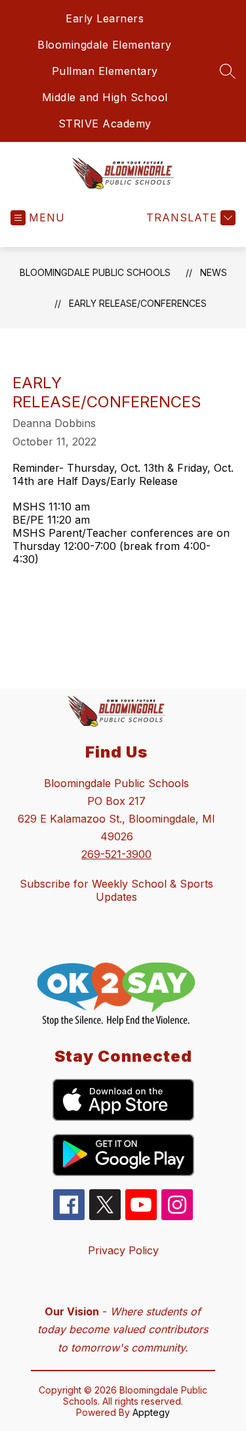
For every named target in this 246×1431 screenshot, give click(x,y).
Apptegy (151, 1412)
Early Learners (105, 18)
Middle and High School (105, 97)
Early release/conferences (138, 303)
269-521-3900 (116, 854)
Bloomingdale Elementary (104, 44)
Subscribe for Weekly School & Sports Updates (116, 890)
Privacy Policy (123, 1250)
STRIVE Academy (105, 123)
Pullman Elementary (105, 71)
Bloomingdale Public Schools (95, 272)
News (213, 272)
